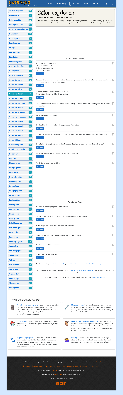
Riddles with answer (98, 277)
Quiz (86, 4)
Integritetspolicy (54, 366)
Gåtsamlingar (62, 4)
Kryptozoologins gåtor (25, 338)
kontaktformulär (96, 362)
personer (55, 370)
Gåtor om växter (59, 264)
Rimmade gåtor (98, 264)
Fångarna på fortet (78, 305)
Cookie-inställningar (90, 366)
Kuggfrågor (70, 264)
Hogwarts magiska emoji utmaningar (84, 321)
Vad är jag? (75, 338)
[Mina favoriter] (107, 3)
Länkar (27, 366)
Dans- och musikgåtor (83, 264)
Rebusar (76, 4)
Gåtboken (20, 2)
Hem (50, 4)
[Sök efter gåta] (111, 3)
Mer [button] (95, 4)
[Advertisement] (75, 42)
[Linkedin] (65, 384)
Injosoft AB (58, 374)
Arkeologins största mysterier (28, 305)
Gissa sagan (21, 321)
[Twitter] (61, 384)
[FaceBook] (58, 384)
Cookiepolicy (39, 366)
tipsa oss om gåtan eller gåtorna (81, 270)
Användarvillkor (71, 366)
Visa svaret (40, 74)
